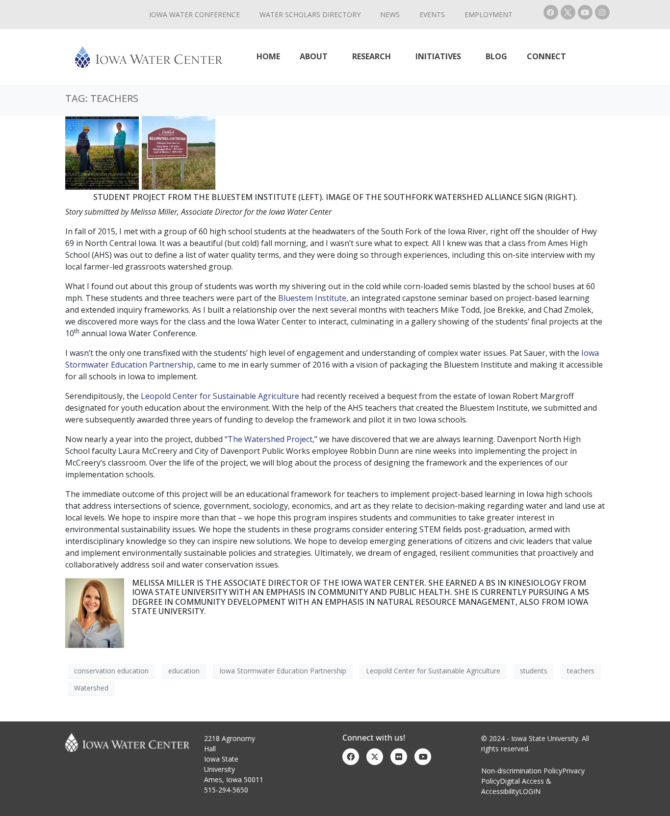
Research (371, 56)
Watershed (91, 687)
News (390, 14)
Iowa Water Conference (194, 14)
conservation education (111, 670)
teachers (580, 670)
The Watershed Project (270, 439)
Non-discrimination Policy (521, 770)
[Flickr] (398, 756)
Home (268, 56)
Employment (488, 14)
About (314, 56)
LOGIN (530, 791)
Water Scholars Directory (310, 14)
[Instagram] (602, 12)
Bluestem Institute (312, 298)
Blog (496, 56)
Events (432, 14)
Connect (546, 56)
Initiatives (438, 56)
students (533, 670)
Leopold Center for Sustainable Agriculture (220, 396)
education (184, 670)
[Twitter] (374, 756)
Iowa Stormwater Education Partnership (282, 670)
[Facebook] (550, 12)
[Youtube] (585, 12)
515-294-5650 (226, 789)
